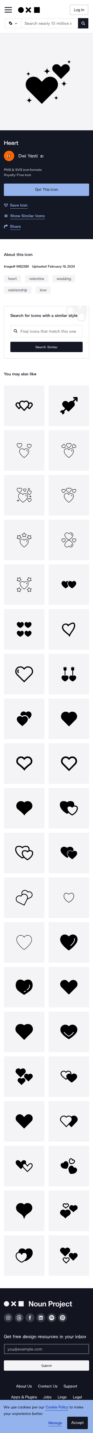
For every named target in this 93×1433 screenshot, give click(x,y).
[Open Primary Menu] (8, 10)
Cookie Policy (56, 1407)
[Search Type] (13, 23)
